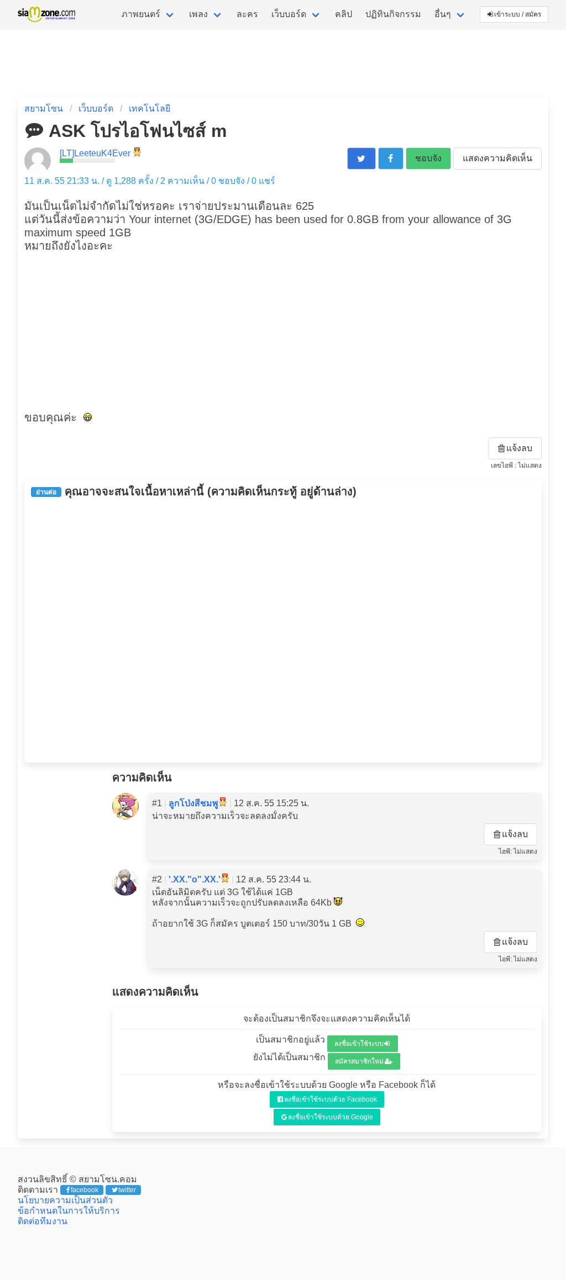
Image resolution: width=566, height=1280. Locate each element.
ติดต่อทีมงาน (42, 1221)
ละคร (247, 14)
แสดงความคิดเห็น (497, 158)
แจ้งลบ (519, 448)
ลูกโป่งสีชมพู (193, 803)
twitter (127, 1190)
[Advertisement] (283, 330)
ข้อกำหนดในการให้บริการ (69, 1210)
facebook (84, 1190)
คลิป (343, 14)
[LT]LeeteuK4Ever (95, 153)
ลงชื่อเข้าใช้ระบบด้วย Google (330, 1117)
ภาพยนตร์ (141, 14)
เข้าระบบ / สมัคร (517, 14)
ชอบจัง (428, 158)
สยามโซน (43, 108)
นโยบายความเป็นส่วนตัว (65, 1200)
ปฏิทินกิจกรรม (393, 14)
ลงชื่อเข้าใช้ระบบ (359, 1044)
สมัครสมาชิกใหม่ (359, 1061)
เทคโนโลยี (149, 108)
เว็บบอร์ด (288, 14)
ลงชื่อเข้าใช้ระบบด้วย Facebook (330, 1099)
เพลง (198, 14)
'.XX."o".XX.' (195, 879)
